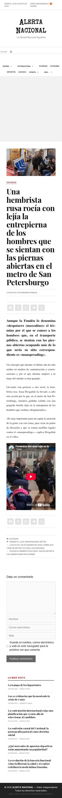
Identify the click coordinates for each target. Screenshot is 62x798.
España (6, 66)
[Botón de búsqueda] (11, 51)
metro (43, 542)
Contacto (48, 794)
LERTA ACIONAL (31, 27)
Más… (46, 72)
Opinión (32, 72)
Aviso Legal (14, 794)
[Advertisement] (31, 109)
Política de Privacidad (31, 794)
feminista (14, 542)
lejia (21, 542)
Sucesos (22, 72)
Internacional (24, 66)
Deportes (11, 72)
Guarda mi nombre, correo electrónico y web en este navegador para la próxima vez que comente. (32, 646)
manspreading (32, 542)
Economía (54, 66)
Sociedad (43, 66)
